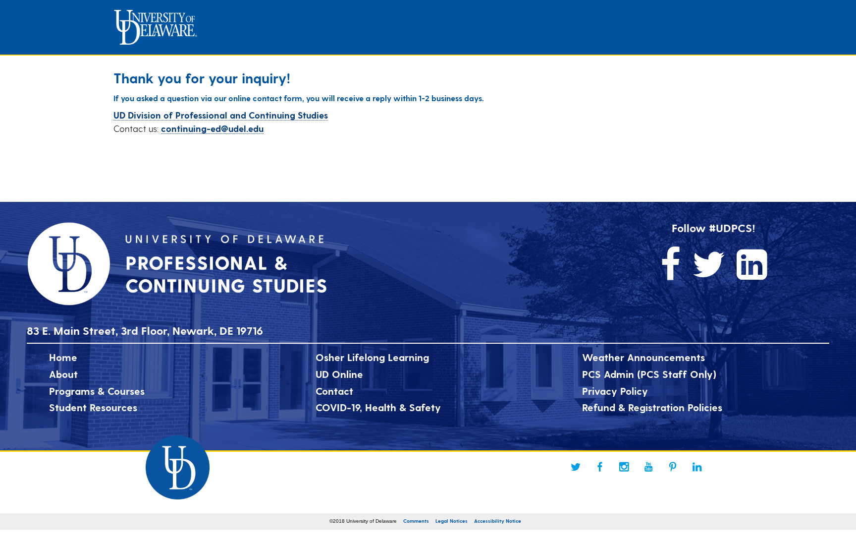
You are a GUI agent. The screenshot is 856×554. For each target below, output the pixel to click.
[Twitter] (576, 467)
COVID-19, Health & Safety (378, 407)
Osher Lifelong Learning (372, 357)
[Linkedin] (697, 467)
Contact (334, 391)
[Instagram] (624, 467)
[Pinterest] (673, 467)
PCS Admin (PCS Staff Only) (649, 374)
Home (63, 357)
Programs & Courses (97, 391)
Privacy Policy (615, 391)
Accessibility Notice (497, 521)
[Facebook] (600, 467)
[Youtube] (648, 467)
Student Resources (93, 407)
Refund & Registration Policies (652, 407)
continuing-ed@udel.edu (212, 128)
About (63, 374)
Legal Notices (451, 521)
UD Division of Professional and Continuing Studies (220, 115)
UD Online (339, 374)
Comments (416, 521)
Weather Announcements (643, 357)
